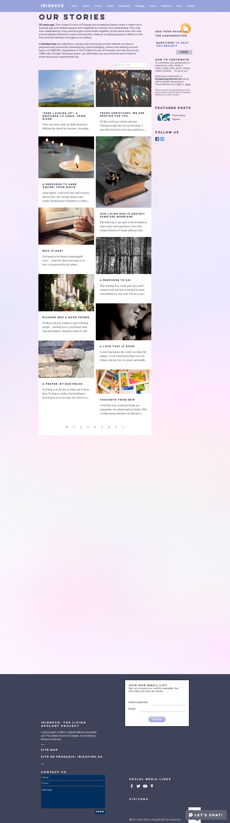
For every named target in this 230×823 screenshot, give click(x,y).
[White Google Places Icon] (151, 786)
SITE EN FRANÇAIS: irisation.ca (72, 756)
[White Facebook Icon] (131, 786)
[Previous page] (74, 427)
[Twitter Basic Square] (162, 139)
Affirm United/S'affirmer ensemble (77, 732)
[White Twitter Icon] (138, 786)
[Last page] (123, 427)
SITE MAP (49, 749)
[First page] (67, 427)
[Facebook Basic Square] (157, 139)
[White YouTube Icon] (145, 786)
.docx (188, 84)
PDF (179, 84)
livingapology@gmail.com (168, 78)
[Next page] (116, 427)
